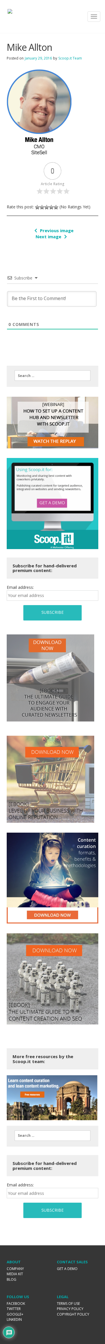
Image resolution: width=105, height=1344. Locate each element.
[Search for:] (52, 375)
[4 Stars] (51, 207)
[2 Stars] (42, 207)
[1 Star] (37, 207)
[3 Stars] (46, 207)
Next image (48, 236)
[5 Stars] (56, 207)
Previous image (57, 230)
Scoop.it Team (70, 58)
